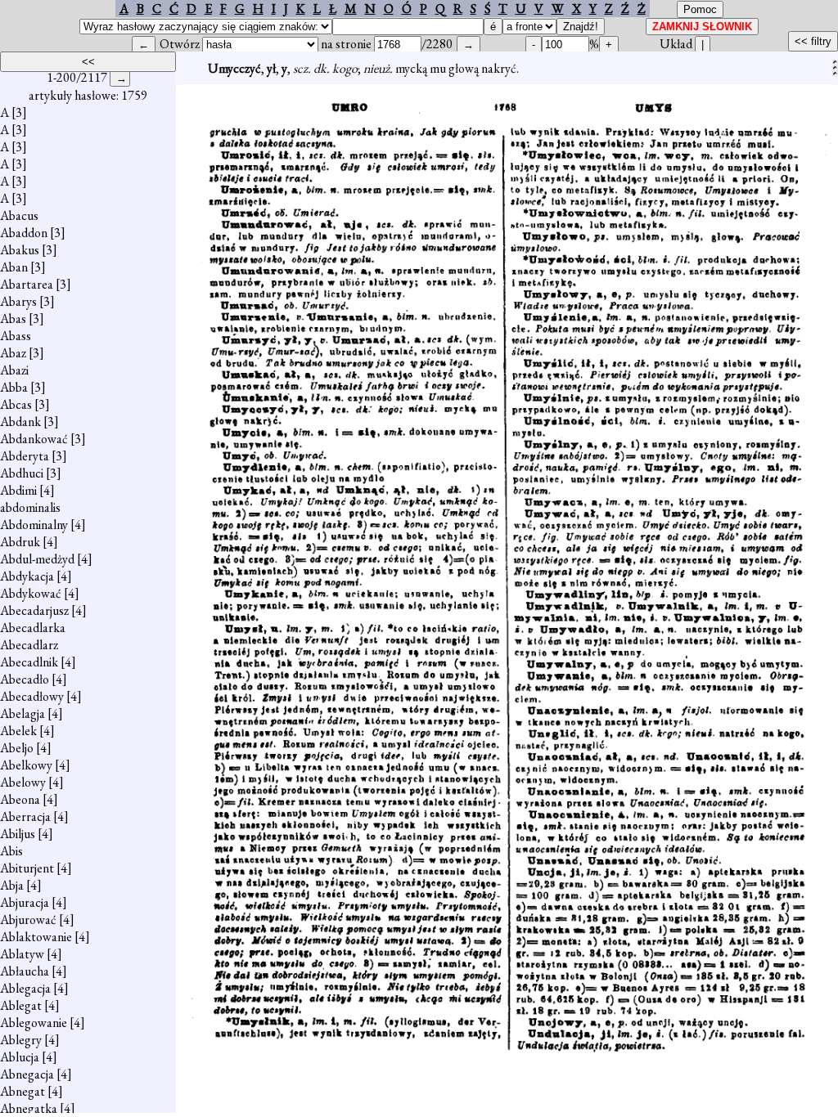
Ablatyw (22, 953)
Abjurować (28, 919)
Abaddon (23, 232)
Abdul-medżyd (37, 558)
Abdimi (18, 490)
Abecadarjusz (34, 610)
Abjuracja (24, 902)
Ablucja (19, 1056)
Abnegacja (27, 1074)
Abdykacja (27, 576)
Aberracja (25, 816)
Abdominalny (34, 524)
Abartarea (26, 284)
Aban (14, 267)
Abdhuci (21, 473)
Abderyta (24, 455)
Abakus (19, 249)
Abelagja (22, 713)
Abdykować (30, 593)
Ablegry (21, 1039)
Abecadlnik (29, 662)
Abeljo (17, 747)
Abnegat (22, 1091)
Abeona (20, 799)
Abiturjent (27, 868)
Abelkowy (26, 765)
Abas (13, 318)
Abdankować (34, 438)
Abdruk (20, 541)
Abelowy (23, 782)
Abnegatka (28, 1108)
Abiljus (17, 833)
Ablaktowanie (36, 936)
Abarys (18, 301)
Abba (14, 387)
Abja (12, 885)
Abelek (18, 730)
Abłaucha (24, 971)
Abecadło (24, 679)
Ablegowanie (33, 1022)
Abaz (13, 352)
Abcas (16, 404)
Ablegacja (25, 988)
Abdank (20, 421)
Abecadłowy (32, 696)
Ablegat (21, 1005)
